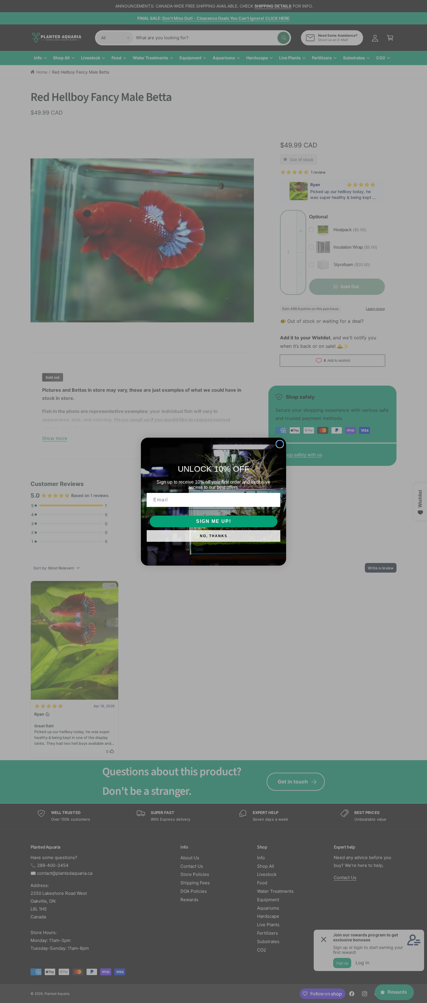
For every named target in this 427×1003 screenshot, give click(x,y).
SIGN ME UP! (213, 521)
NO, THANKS (213, 536)
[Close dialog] (279, 444)
